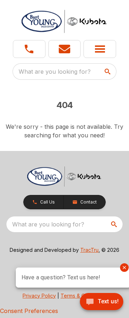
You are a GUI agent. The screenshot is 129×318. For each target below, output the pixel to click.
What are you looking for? (55, 71)
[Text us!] (101, 302)
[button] (29, 49)
